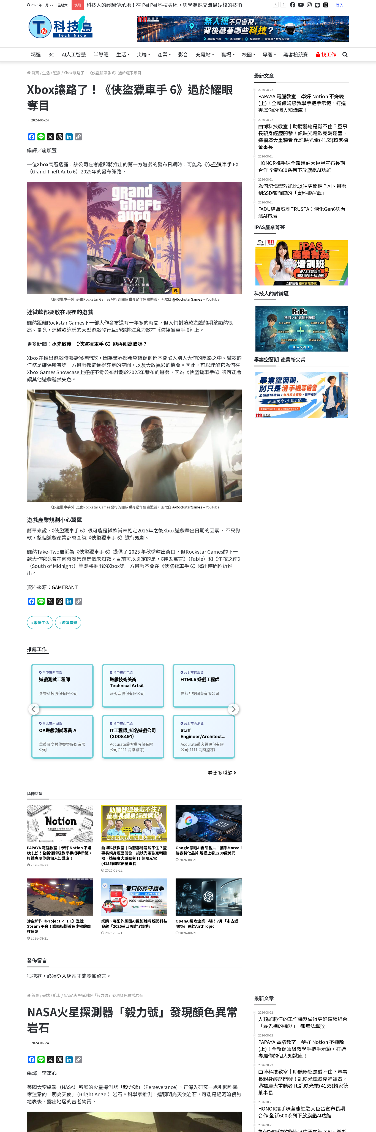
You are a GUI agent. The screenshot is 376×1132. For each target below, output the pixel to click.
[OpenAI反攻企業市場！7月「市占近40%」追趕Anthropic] (209, 897)
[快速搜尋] (345, 54)
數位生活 (41, 622)
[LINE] (317, 5)
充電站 (203, 54)
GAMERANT (65, 587)
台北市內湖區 (52, 724)
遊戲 (57, 72)
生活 (121, 54)
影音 (183, 54)
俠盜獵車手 (219, 164)
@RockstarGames (187, 299)
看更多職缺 (221, 772)
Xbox (42, 164)
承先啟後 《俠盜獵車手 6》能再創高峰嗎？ (100, 343)
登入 (340, 5)
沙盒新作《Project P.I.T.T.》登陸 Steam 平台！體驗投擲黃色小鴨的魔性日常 (59, 926)
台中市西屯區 (52, 673)
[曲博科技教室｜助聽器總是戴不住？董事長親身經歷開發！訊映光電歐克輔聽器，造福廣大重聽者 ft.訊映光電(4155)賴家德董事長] (134, 823)
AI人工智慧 (74, 54)
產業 (162, 54)
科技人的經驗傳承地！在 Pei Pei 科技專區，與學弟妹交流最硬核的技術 (164, 4)
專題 (268, 54)
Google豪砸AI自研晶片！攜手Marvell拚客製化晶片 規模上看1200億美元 (209, 850)
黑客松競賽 (295, 54)
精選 (36, 54)
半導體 (101, 54)
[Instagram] (309, 5)
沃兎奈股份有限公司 (127, 693)
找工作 (328, 54)
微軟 (62, 329)
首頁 (35, 72)
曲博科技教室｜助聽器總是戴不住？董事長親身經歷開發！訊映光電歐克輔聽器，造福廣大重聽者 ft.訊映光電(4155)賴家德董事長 (134, 855)
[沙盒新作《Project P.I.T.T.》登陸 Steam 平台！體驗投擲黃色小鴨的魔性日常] (60, 897)
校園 (247, 54)
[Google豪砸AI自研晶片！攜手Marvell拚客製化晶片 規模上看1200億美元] (209, 823)
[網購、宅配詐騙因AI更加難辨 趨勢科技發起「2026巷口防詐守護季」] (134, 897)
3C (51, 54)
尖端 (142, 54)
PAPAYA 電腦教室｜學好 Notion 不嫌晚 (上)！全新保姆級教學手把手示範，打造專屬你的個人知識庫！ (59, 853)
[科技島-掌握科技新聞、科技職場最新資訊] (60, 26)
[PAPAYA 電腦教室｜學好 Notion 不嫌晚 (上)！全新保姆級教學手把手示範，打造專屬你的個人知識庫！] (60, 823)
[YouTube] (301, 5)
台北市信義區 (193, 673)
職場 (226, 54)
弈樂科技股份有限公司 (58, 693)
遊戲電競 (69, 622)
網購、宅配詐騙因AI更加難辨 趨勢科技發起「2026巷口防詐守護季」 (134, 923)
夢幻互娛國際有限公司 (200, 693)
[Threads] (325, 5)
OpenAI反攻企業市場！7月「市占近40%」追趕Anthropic (207, 923)
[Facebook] (292, 5)
